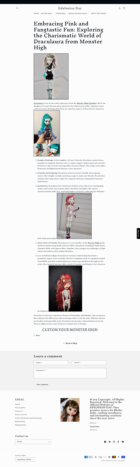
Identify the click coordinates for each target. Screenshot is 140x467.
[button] (17, 8)
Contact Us (19, 411)
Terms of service (21, 414)
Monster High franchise (87, 103)
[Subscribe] (48, 441)
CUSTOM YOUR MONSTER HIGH (70, 329)
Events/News (94, 426)
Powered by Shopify (119, 460)
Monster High (93, 243)
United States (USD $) (24, 459)
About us (93, 423)
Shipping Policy (20, 425)
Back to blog (71, 343)
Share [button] (38, 335)
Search (17, 404)
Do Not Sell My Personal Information (28, 418)
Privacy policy (20, 407)
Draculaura (38, 103)
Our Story (93, 430)
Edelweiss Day (110, 460)
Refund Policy (20, 421)
